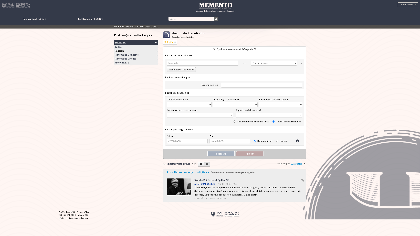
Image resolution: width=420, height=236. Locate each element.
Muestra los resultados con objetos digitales (234, 172)
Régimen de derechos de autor (182, 110)
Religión (119, 50)
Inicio (170, 136)
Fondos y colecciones (34, 19)
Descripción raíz (209, 85)
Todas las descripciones (288, 121)
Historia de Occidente (127, 54)
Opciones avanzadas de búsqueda (235, 49)
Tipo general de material (248, 110)
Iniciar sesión (407, 4)
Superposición (264, 141)
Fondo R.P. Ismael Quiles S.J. (212, 180)
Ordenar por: (283, 163)
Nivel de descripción (177, 99)
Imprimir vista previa (178, 163)
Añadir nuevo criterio (180, 69)
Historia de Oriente (125, 58)
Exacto (283, 141)
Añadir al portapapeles (302, 180)
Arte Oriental (122, 62)
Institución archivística (90, 19)
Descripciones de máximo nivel (252, 121)
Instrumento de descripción (273, 99)
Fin (211, 136)
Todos (118, 46)
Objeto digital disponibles (226, 99)
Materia (120, 42)
